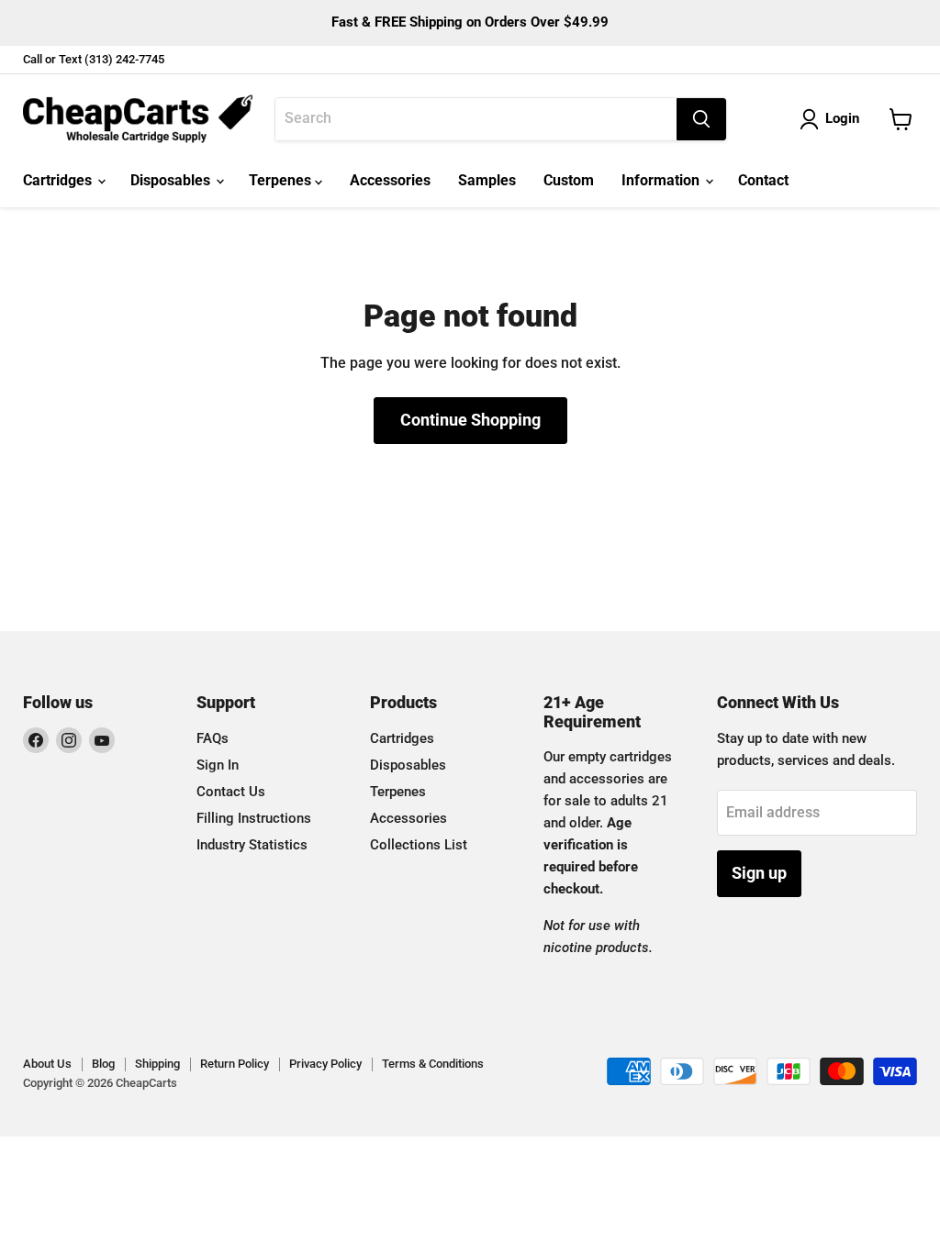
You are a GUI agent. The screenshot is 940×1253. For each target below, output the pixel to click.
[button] (833, 119)
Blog (103, 1063)
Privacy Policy (325, 1063)
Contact (763, 180)
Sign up (759, 872)
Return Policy (234, 1063)
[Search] (701, 119)
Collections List (418, 845)
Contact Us (230, 791)
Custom (568, 180)
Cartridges (59, 180)
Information (662, 180)
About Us (47, 1063)
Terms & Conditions (433, 1063)
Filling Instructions (253, 818)
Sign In (217, 765)
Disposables (172, 180)
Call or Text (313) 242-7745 (93, 59)
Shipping (157, 1063)
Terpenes (282, 180)
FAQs (212, 738)
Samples (487, 180)
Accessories (390, 180)
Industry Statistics (252, 845)
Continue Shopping (470, 419)
